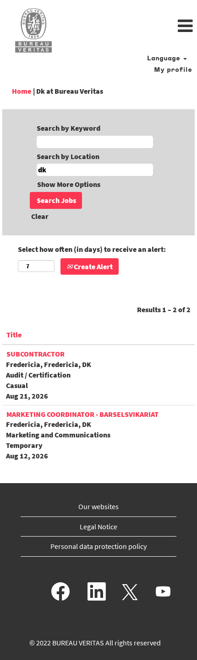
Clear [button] (40, 216)
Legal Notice (98, 526)
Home (21, 91)
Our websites (98, 506)
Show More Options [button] (68, 184)
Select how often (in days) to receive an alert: (92, 249)
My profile (173, 70)
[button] (131, 26)
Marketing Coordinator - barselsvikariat (82, 414)
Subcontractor (35, 353)
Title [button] (14, 334)
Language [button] (164, 59)
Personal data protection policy (98, 546)
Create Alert (92, 266)
